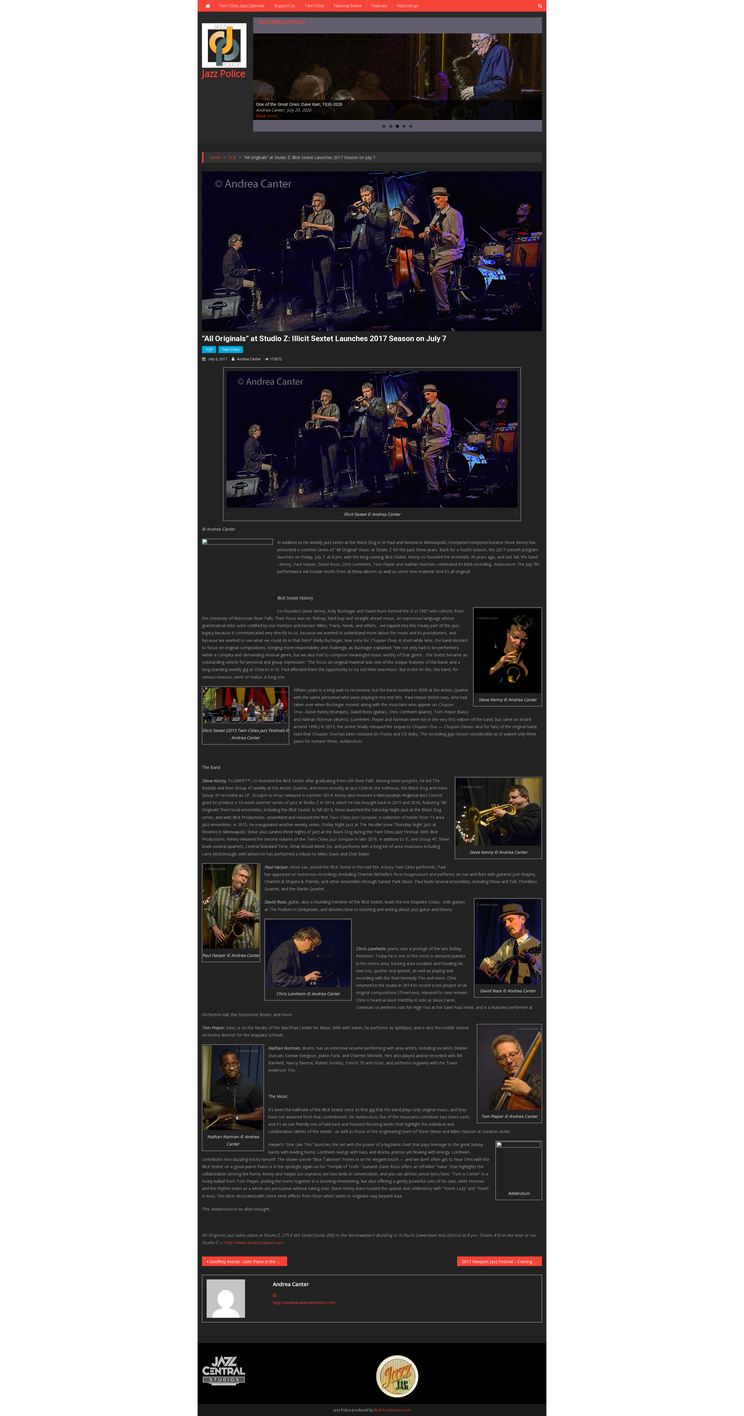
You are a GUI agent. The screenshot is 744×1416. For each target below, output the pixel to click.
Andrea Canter (249, 359)
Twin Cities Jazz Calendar (242, 5)
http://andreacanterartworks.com (304, 1302)
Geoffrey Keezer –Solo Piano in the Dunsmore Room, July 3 (248, 1261)
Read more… (268, 116)
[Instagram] (274, 1295)
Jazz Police (223, 73)
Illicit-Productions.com (392, 1410)
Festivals (379, 5)
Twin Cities (314, 5)
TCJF (208, 349)
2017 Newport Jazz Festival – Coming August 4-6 (502, 1261)
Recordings (407, 5)
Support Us (284, 5)
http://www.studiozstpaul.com (253, 1242)
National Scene (348, 5)
